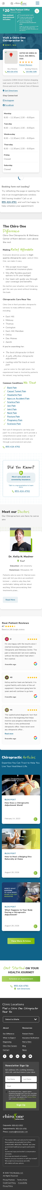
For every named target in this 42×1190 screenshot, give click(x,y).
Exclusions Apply (15, 12)
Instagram (9, 100)
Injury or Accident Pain (18, 398)
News (24, 1050)
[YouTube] (30, 1056)
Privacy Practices (9, 1180)
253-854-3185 (31, 72)
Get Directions (11, 91)
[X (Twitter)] (24, 1056)
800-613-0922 (17, 1125)
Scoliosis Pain (14, 424)
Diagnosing (7, 1042)
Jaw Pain (11, 406)
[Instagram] (11, 1056)
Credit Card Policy (9, 1183)
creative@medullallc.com (18, 1132)
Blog (24, 1046)
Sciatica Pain (13, 402)
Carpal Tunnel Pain (16, 391)
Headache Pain (14, 395)
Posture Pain (13, 417)
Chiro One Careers (10, 1046)
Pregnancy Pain (14, 420)
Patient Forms (27, 1034)
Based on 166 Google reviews (13, 629)
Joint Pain (12, 409)
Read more (9, 734)
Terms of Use (22, 1180)
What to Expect (9, 1038)
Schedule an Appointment (21, 979)
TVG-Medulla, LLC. (16, 1173)
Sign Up (21, 1104)
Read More (10, 599)
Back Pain (12, 388)
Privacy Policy (31, 1097)
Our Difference (8, 1034)
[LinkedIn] (17, 1056)
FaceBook (9, 105)
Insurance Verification (30, 1038)
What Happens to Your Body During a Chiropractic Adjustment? (18, 912)
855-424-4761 (12, 72)
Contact (6, 1050)
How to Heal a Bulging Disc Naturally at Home (18, 858)
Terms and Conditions (18, 1099)
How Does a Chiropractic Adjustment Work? (17, 804)
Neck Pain (12, 413)
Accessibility (22, 1183)
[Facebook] (4, 1056)
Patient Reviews (25, 65)
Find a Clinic (27, 1042)
